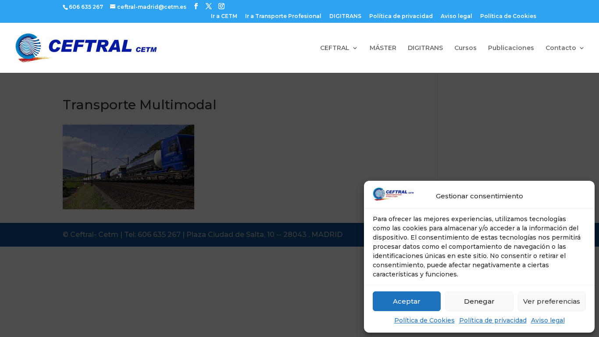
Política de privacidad (493, 320)
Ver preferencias (551, 301)
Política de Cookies (424, 320)
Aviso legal (548, 320)
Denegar (479, 301)
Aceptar (407, 301)
